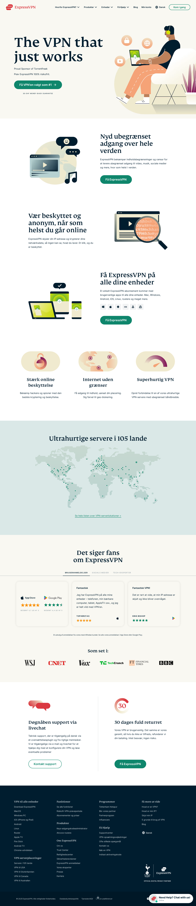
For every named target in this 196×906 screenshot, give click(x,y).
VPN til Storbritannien (24, 872)
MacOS (17, 811)
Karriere (60, 876)
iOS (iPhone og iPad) (23, 819)
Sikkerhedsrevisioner (66, 859)
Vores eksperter (64, 867)
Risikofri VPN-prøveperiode (69, 811)
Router (17, 833)
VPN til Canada (21, 876)
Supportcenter (106, 833)
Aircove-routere (64, 833)
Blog (135, 7)
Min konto (146, 7)
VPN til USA (19, 867)
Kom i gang (179, 7)
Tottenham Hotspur (108, 807)
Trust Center (62, 850)
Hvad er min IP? (149, 811)
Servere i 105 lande (23, 863)
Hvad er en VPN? (150, 807)
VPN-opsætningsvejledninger (113, 837)
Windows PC (20, 815)
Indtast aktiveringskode (110, 854)
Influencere (104, 819)
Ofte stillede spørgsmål (110, 841)
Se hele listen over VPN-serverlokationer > (98, 515)
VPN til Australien (22, 880)
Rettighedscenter (65, 854)
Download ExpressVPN (24, 807)
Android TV (19, 846)
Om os (60, 845)
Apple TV (18, 837)
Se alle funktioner (65, 807)
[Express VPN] (21, 7)
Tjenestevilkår (87, 899)
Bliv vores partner (107, 811)
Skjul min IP (147, 815)
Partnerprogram (106, 815)
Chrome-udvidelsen (23, 850)
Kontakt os (104, 845)
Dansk (162, 7)
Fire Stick (18, 841)
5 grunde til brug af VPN (153, 819)
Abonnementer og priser (68, 815)
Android (17, 824)
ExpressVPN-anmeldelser (68, 863)
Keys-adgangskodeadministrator (72, 828)
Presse (60, 872)
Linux (16, 828)
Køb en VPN (104, 850)
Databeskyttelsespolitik (69, 899)
